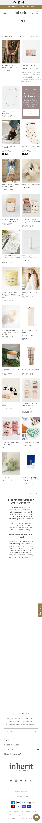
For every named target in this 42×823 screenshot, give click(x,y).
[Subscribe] (35, 731)
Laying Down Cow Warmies (8, 404)
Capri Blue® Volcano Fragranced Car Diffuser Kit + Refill (31, 479)
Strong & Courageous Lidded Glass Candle (10, 220)
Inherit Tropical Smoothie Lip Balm (29, 256)
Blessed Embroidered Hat (30, 293)
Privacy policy (15, 815)
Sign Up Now (31, 113)
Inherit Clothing (17, 811)
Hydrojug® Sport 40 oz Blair (30, 370)
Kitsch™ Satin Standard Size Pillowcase (30, 404)
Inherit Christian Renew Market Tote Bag (10, 185)
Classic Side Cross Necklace (8, 112)
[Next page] (36, 493)
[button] (4, 12)
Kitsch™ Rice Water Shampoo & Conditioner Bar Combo (31, 221)
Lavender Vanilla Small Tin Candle (10, 370)
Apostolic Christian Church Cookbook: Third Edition (11, 257)
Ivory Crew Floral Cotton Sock (31, 147)
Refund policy (31, 811)
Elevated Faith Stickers (30, 442)
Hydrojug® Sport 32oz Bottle (30, 331)
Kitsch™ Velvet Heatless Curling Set (11, 443)
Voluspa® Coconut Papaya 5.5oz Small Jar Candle (10, 332)
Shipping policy (13, 818)
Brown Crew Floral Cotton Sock (9, 147)
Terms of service (28, 815)
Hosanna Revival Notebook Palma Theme (11, 66)
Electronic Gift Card (29, 66)
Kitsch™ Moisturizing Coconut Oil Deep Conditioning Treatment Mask (11, 295)
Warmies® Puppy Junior (31, 185)
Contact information (28, 818)
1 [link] (5, 494)
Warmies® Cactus (8, 477)
